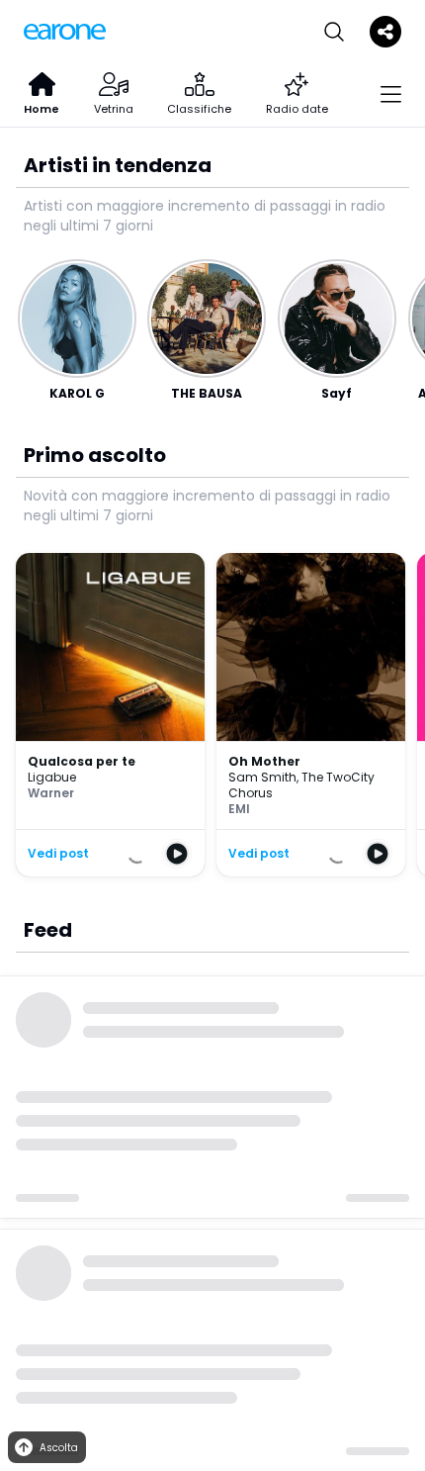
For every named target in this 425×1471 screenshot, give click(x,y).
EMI (239, 808)
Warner (51, 792)
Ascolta (59, 1447)
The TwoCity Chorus (301, 785)
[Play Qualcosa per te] (177, 854)
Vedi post (58, 854)
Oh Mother (264, 761)
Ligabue (52, 777)
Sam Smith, (264, 777)
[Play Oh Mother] (377, 854)
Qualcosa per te (81, 761)
